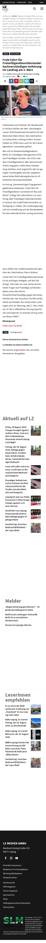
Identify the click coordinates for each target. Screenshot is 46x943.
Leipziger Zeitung (9, 2)
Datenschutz (8, 907)
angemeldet (19, 349)
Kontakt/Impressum (12, 865)
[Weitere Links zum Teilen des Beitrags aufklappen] (36, 81)
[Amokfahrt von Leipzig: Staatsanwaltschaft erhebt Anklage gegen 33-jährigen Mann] (35, 515)
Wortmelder (15, 54)
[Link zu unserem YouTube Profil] (16, 858)
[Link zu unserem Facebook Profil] (5, 858)
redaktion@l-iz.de (18, 45)
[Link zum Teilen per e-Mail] (31, 81)
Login (41, 2)
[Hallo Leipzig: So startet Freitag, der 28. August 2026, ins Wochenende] (35, 723)
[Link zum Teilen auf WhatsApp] (21, 81)
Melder (6, 54)
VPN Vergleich (9, 886)
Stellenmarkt (21, 2)
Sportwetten (8, 895)
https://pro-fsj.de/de (12, 325)
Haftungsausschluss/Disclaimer (16, 903)
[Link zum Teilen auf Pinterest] (16, 81)
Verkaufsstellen (10, 877)
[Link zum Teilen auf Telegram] (26, 81)
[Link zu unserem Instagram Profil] (11, 858)
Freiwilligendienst (16, 332)
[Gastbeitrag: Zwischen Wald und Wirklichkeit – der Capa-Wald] (35, 528)
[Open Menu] (42, 9)
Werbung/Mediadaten (12, 873)
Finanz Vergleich (10, 890)
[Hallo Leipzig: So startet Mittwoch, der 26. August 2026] (35, 735)
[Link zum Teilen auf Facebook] (11, 81)
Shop (30, 2)
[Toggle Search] (34, 8)
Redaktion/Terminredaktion (15, 869)
